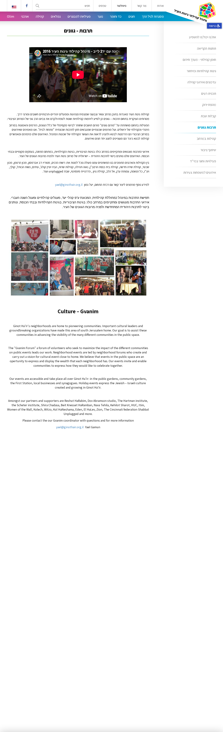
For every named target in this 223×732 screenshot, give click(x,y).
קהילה (40, 16)
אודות (160, 5)
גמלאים (56, 16)
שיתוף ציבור (208, 150)
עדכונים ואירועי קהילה (201, 82)
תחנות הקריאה (206, 48)
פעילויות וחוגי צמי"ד (203, 161)
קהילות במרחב (206, 138)
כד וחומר (115, 16)
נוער (100, 16)
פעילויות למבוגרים (79, 16)
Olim (10, 16)
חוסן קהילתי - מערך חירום (199, 59)
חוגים (131, 16)
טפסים (102, 5)
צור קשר (141, 5)
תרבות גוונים (207, 127)
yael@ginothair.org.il (70, 427)
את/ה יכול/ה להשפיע (202, 37)
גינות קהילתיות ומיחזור (201, 71)
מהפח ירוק (209, 104)
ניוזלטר (121, 5)
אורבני (25, 16)
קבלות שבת (208, 116)
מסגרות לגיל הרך (153, 16)
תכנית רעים (208, 93)
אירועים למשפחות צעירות (199, 172)
